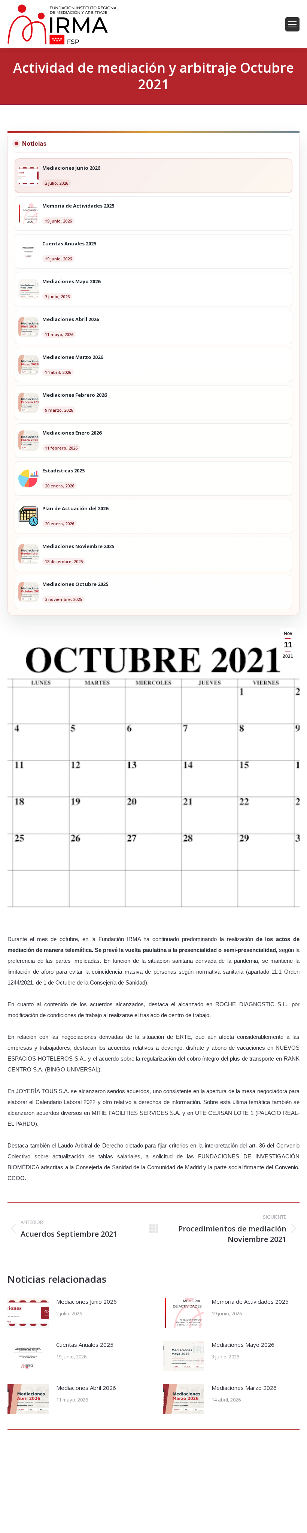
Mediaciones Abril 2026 (86, 1387)
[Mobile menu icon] (292, 24)
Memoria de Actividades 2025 (250, 1301)
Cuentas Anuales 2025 (84, 1344)
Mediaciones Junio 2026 (86, 1301)
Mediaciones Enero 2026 (71, 433)
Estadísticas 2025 (63, 471)
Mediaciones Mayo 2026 (243, 1344)
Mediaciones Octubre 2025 (75, 584)
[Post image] (28, 1313)
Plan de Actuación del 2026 (75, 509)
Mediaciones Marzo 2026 (244, 1387)
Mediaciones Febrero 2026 (74, 395)
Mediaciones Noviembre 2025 (78, 547)
